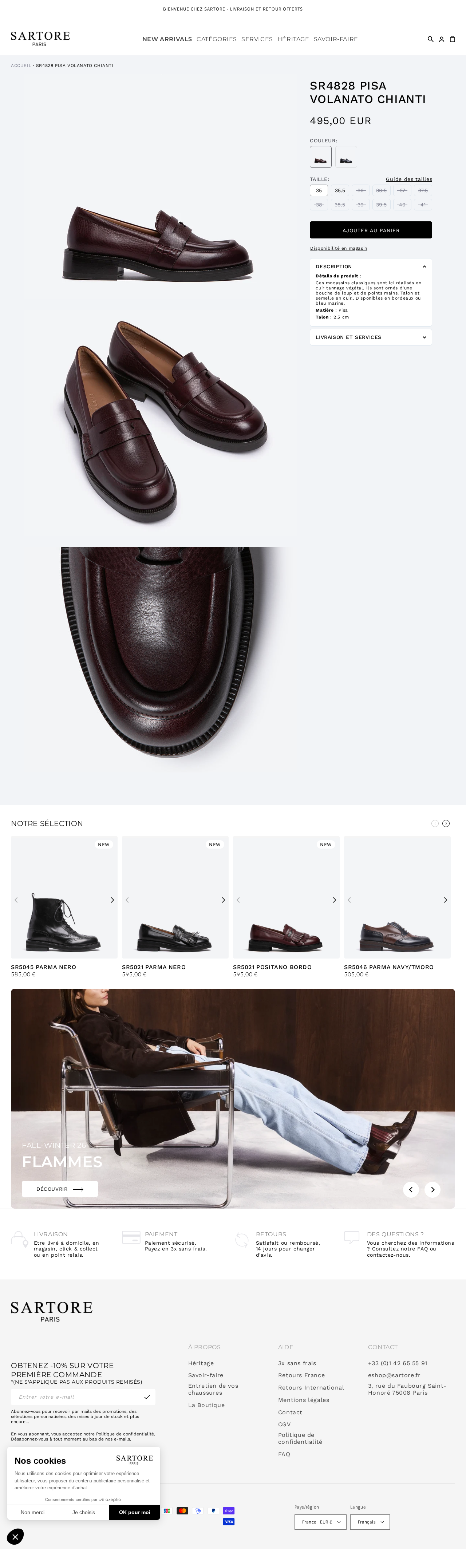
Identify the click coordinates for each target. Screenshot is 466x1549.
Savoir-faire (206, 1375)
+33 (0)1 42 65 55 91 (397, 1363)
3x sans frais (297, 1363)
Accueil (21, 65)
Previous (435, 823)
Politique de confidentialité (125, 1434)
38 (322, 205)
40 (405, 205)
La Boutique (206, 1405)
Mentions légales (303, 1400)
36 (364, 191)
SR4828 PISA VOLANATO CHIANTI (75, 65)
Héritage (201, 1363)
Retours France (301, 1375)
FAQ (284, 1454)
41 (426, 205)
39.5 (383, 205)
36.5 (383, 191)
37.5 (425, 191)
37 (405, 191)
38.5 (342, 205)
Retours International (311, 1387)
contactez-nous (388, 1255)
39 (364, 205)
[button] (216, 39)
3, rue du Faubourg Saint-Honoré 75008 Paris (407, 1389)
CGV (284, 1424)
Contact (290, 1412)
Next (112, 900)
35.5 (342, 191)
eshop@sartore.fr (394, 1375)
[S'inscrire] (147, 1397)
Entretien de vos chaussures (213, 1389)
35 (322, 191)
